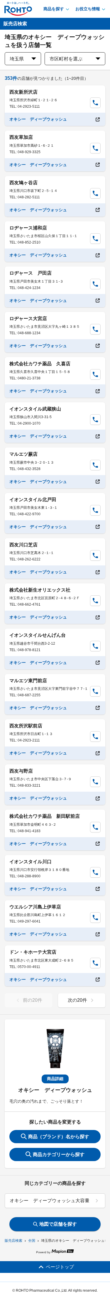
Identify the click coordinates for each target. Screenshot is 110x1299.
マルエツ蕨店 (23, 454)
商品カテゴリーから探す (58, 1154)
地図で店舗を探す (58, 1224)
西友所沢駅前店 (25, 725)
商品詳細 (55, 1078)
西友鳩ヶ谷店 (23, 182)
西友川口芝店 (23, 544)
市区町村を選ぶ (66, 58)
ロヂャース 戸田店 (30, 273)
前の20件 (32, 1000)
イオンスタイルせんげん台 (37, 635)
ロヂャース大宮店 (28, 318)
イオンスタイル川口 (30, 861)
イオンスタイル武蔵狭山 (35, 408)
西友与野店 (21, 770)
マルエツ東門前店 (28, 680)
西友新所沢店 (23, 91)
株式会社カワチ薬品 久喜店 (39, 363)
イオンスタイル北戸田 (32, 499)
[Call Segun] (95, 102)
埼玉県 (17, 58)
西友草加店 (21, 137)
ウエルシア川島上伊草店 (35, 906)
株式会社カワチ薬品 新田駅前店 (44, 816)
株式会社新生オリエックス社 (39, 589)
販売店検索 (13, 1241)
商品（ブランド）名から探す (58, 1136)
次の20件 (77, 1000)
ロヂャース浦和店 (28, 227)
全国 (31, 1241)
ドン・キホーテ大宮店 (32, 952)
